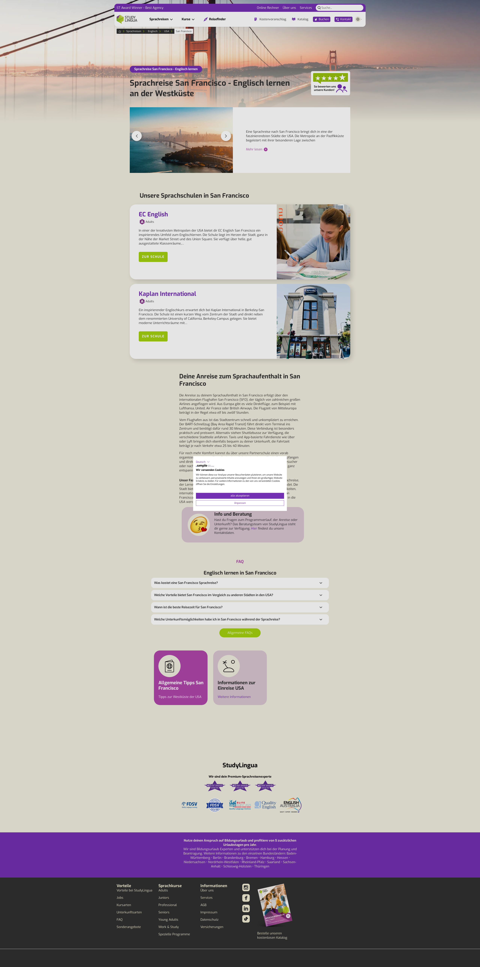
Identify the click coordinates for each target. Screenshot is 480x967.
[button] (203, 462)
